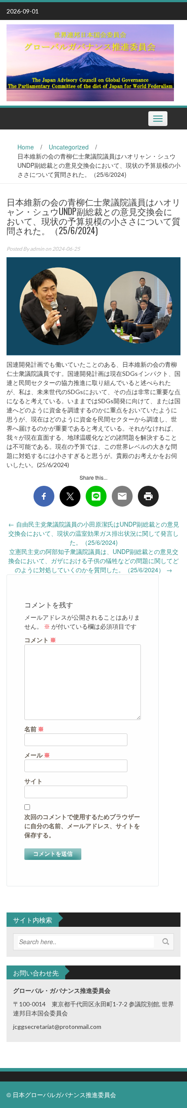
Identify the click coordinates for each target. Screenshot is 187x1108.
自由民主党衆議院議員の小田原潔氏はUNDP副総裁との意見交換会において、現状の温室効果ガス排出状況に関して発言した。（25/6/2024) (93, 533)
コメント (40, 640)
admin (37, 248)
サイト (33, 781)
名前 (34, 729)
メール (37, 755)
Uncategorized (69, 147)
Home (25, 147)
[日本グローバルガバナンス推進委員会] (90, 61)
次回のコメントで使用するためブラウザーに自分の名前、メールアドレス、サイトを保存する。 (82, 826)
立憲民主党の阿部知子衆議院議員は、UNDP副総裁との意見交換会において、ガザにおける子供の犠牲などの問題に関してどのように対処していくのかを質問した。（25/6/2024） (93, 560)
